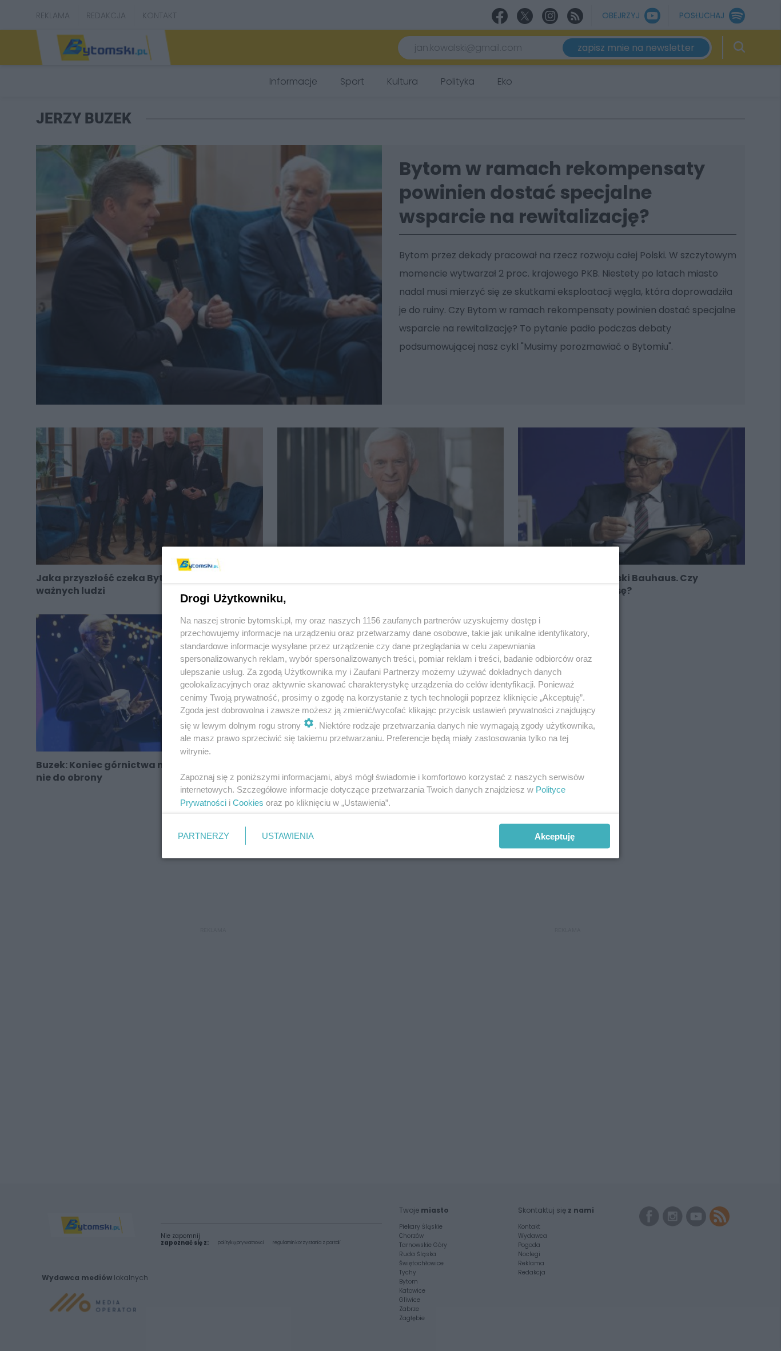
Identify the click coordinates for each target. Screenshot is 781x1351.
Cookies (248, 802)
